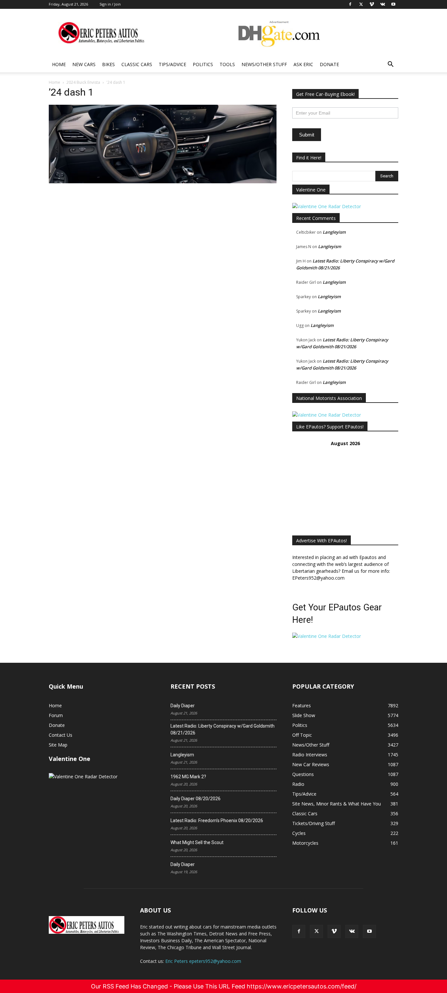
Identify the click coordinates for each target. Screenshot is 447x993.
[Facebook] (298, 931)
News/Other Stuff (264, 64)
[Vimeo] (334, 931)
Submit (306, 134)
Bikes (108, 64)
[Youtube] (369, 931)
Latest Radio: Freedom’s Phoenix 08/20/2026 (216, 820)
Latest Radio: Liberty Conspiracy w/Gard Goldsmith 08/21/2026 (222, 729)
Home (59, 64)
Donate (329, 64)
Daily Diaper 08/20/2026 (195, 798)
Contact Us (60, 735)
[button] (390, 65)
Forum (56, 715)
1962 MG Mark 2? (188, 776)
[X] (316, 931)
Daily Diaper (182, 705)
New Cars (84, 64)
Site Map (58, 745)
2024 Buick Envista (83, 82)
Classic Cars (136, 64)
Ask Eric (303, 64)
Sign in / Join (110, 4)
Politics (203, 64)
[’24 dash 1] (163, 181)
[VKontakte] (351, 931)
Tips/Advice (172, 64)
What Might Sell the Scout (197, 842)
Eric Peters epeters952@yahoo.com (203, 961)
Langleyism (334, 232)
